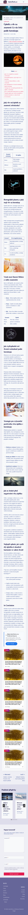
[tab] (11, 819)
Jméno (6, 857)
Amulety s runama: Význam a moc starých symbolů (7, 777)
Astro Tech (7, 34)
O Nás (23, 896)
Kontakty (22, 898)
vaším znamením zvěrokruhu (15, 41)
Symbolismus (6, 897)
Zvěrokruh (5, 899)
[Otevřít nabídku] (23, 2)
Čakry (4, 888)
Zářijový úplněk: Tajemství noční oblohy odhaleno (6, 807)
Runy (4, 895)
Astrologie (6, 21)
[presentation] (7, 796)
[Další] (24, 805)
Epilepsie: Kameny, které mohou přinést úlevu (20, 777)
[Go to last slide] (4, 805)
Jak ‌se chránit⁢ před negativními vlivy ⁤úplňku (14, 91)
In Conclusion (7, 96)
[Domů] (4, 17)
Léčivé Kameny (5, 891)
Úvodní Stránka (23, 891)
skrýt (16, 71)
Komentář (7, 838)
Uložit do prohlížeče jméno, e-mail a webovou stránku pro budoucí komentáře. (14, 868)
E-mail (6, 864)
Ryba (5, 902)
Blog (24, 894)
